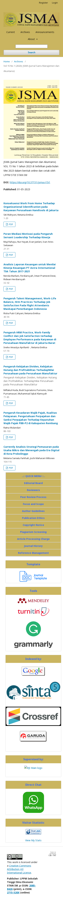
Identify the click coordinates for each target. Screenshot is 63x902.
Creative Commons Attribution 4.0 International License (19, 869)
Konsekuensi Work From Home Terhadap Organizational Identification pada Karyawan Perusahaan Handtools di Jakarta (31, 207)
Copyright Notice (33, 525)
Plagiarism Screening (33, 532)
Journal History (33, 546)
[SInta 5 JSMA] (33, 702)
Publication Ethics (33, 518)
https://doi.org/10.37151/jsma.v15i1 (30, 182)
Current (10, 32)
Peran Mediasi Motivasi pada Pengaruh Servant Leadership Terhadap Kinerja (28, 235)
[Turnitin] (33, 615)
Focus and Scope (33, 504)
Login (55, 2)
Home (7, 61)
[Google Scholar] (33, 676)
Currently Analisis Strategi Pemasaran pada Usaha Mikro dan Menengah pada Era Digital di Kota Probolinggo (31, 450)
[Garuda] (33, 742)
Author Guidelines (33, 511)
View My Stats (33, 840)
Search (31, 52)
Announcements (45, 32)
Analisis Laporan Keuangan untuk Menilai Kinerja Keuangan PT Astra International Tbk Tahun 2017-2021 (30, 268)
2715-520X (13, 892)
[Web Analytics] (33, 833)
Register (43, 2)
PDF (10, 224)
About (32, 39)
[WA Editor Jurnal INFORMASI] (33, 812)
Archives (25, 32)
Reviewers (33, 490)
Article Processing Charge (33, 539)
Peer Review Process (33, 497)
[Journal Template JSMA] (33, 580)
